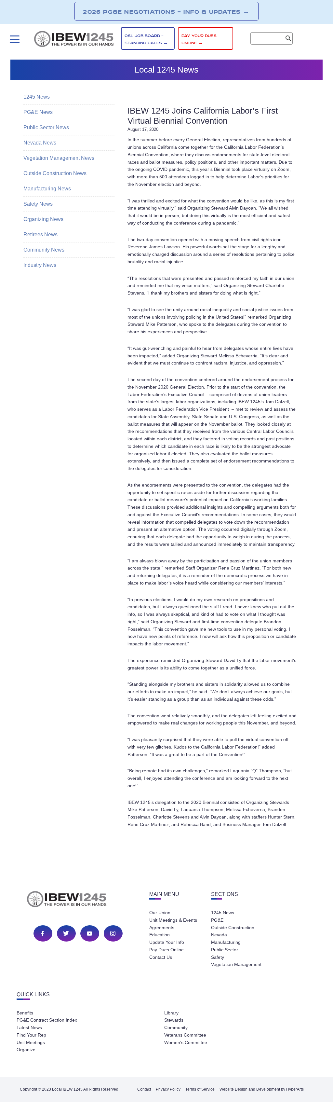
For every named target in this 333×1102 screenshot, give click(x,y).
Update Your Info (166, 942)
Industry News (39, 265)
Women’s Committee (185, 1042)
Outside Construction (232, 927)
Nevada (219, 934)
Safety (217, 957)
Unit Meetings (31, 1042)
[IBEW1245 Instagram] (113, 933)
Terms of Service (200, 1089)
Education (159, 934)
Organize (26, 1049)
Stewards (173, 1020)
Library (171, 1012)
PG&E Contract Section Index (47, 1020)
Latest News (29, 1027)
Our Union (159, 912)
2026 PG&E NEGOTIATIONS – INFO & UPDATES (166, 11)
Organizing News (43, 219)
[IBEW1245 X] (66, 933)
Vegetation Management (236, 964)
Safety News (38, 204)
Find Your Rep (31, 1035)
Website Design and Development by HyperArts (262, 1089)
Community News (43, 250)
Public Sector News (46, 127)
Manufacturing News (47, 188)
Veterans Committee (185, 1035)
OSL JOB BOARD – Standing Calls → (146, 39)
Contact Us (160, 957)
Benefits (25, 1012)
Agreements (161, 927)
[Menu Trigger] (14, 39)
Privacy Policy (168, 1089)
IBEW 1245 (78, 900)
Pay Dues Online (166, 949)
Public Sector (224, 949)
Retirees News (40, 234)
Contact (144, 1089)
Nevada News (39, 142)
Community (176, 1027)
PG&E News (38, 112)
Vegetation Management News (58, 158)
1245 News (36, 97)
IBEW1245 (73, 40)
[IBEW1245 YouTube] (89, 933)
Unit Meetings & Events (173, 920)
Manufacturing (226, 942)
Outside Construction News (55, 173)
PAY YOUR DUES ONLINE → (199, 39)
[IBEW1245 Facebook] (42, 933)
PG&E (217, 920)
